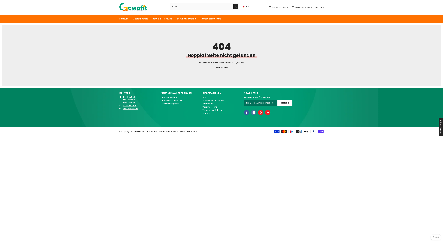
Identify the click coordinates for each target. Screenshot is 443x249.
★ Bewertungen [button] (441, 127)
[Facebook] (246, 112)
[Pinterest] (260, 112)
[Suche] (206, 6)
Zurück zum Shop (221, 67)
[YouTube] (267, 112)
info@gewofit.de (130, 108)
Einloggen (319, 7)
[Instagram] (253, 112)
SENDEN (285, 103)
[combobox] (202, 6)
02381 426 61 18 (129, 105)
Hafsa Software (189, 131)
